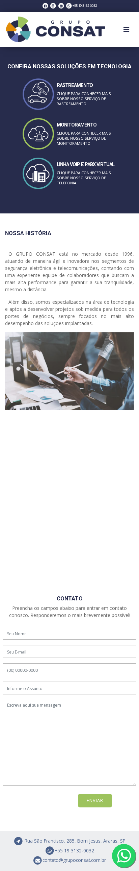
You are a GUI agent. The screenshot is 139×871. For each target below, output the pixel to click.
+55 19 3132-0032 (74, 850)
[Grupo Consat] (55, 29)
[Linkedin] (61, 5)
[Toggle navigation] (126, 29)
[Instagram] (53, 5)
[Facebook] (45, 5)
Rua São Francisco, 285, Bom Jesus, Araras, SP (74, 841)
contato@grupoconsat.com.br (74, 860)
